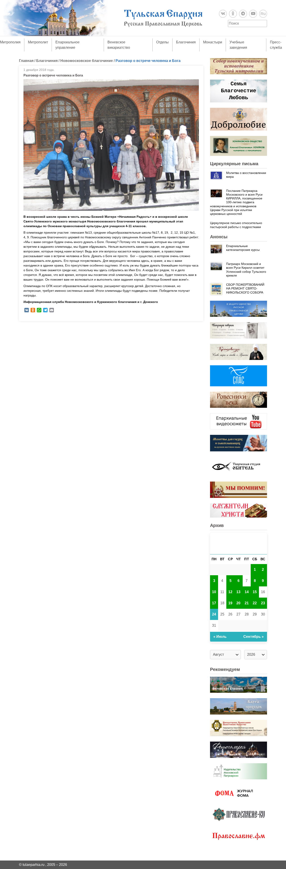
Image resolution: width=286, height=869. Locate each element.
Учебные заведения (238, 44)
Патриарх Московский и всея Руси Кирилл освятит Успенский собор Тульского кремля (246, 269)
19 (230, 603)
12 (230, 592)
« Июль (220, 637)
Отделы (162, 42)
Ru (263, 13)
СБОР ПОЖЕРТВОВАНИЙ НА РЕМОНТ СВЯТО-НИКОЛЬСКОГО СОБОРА (245, 288)
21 (247, 603)
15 (255, 592)
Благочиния (186, 42)
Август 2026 (238, 543)
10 (214, 592)
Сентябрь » (253, 637)
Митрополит (38, 42)
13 (238, 592)
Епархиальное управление (67, 44)
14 (247, 592)
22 (255, 603)
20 (238, 603)
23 (263, 603)
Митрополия (10, 42)
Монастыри (212, 42)
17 (214, 603)
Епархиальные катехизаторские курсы (243, 248)
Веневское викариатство (118, 44)
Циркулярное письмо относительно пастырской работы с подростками (236, 224)
